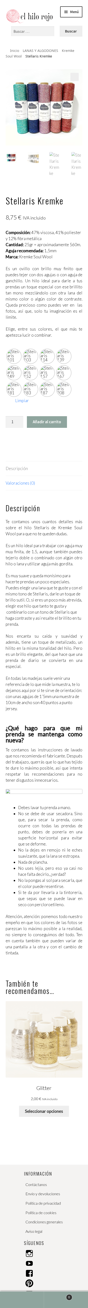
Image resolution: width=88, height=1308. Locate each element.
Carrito (57, 1295)
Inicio (14, 50)
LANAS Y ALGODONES (40, 50)
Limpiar (22, 400)
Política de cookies (40, 1212)
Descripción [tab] (17, 468)
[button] (74, 77)
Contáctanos (36, 1184)
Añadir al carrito (47, 421)
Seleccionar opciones (44, 1111)
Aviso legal (33, 1231)
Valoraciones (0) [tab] (20, 483)
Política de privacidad (43, 1203)
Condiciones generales (44, 1221)
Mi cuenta (22, 1300)
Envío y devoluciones (42, 1193)
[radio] (14, 356)
